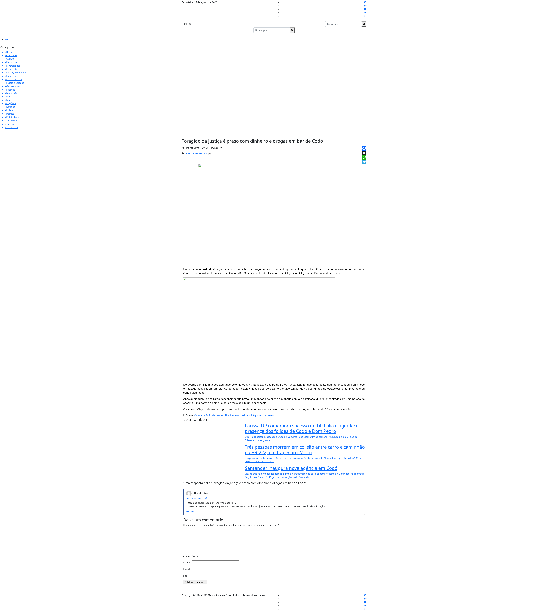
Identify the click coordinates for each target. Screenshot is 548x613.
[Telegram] (364, 162)
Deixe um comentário (196, 153)
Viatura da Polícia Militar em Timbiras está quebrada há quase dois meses (234, 415)
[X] (364, 153)
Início (7, 39)
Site (185, 575)
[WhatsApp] (364, 157)
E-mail (187, 569)
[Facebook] (364, 148)
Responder (190, 511)
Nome (187, 562)
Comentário (190, 556)
